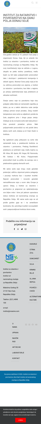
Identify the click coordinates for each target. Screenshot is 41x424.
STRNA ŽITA (32, 251)
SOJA (32, 264)
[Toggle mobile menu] (37, 3)
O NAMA (14, 325)
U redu (20, 420)
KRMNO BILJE (33, 271)
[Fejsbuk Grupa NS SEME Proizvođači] (33, 325)
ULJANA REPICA (33, 280)
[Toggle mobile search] (32, 3)
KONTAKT (15, 358)
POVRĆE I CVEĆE (33, 289)
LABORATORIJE (15, 353)
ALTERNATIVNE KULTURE (33, 298)
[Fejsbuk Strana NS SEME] (26, 325)
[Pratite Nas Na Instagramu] (29, 325)
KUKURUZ (33, 244)
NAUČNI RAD (15, 340)
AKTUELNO (15, 347)
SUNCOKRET (33, 259)
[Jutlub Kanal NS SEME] (36, 325)
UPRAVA (15, 333)
